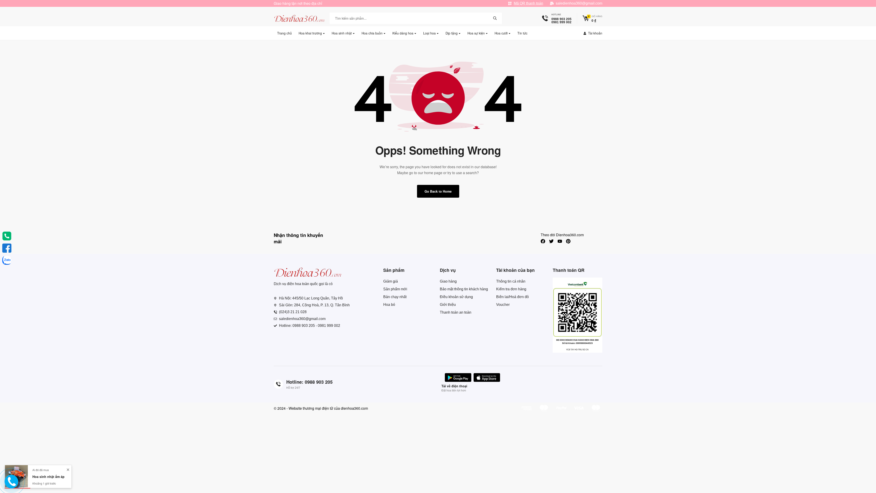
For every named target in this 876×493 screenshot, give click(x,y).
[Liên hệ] (10, 485)
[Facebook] (543, 241)
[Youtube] (560, 241)
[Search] (495, 18)
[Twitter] (551, 241)
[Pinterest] (568, 241)
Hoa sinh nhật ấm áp (48, 476)
